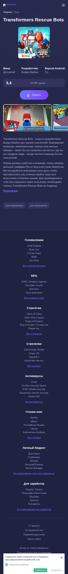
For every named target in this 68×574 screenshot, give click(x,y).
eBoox (34, 421)
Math (34, 256)
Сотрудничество (34, 530)
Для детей (9, 72)
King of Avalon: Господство (34, 324)
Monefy (34, 460)
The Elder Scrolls (34, 285)
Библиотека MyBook (34, 432)
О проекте (34, 525)
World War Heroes (34, 360)
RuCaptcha (34, 504)
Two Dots (34, 260)
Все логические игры (34, 265)
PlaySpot (34, 496)
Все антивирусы (34, 401)
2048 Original (34, 245)
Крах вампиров (34, 292)
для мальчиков (38, 205)
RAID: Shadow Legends (34, 281)
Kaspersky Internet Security (34, 392)
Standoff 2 (34, 357)
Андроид (7, 12)
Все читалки (34, 437)
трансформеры (14, 205)
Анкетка (34, 500)
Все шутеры (34, 366)
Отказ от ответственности (34, 548)
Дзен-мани (34, 453)
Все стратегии (34, 333)
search (57, 5)
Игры (16, 12)
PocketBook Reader (34, 425)
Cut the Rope (34, 253)
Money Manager (34, 468)
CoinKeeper (34, 457)
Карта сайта (34, 539)
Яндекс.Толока (34, 489)
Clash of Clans (34, 313)
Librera (34, 428)
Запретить (56, 570)
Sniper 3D (34, 353)
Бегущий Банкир (34, 464)
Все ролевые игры (34, 298)
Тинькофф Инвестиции (34, 493)
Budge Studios (30, 72)
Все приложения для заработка (34, 509)
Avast (34, 381)
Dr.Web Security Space (34, 385)
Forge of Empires (34, 321)
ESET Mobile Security (34, 389)
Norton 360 (34, 396)
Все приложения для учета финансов (34, 473)
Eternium (34, 289)
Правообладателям (34, 534)
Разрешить (40, 570)
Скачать (36, 94)
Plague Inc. (34, 328)
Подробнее (10, 190)
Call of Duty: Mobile (34, 349)
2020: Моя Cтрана (34, 317)
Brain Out (34, 249)
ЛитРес (34, 417)
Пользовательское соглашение (34, 552)
